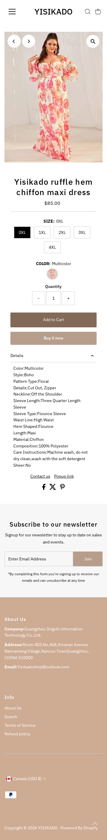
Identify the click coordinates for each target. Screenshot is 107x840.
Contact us (40, 476)
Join (88, 559)
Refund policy (17, 734)
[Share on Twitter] (53, 488)
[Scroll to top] (95, 824)
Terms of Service (20, 725)
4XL (52, 247)
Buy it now (53, 338)
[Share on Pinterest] (62, 488)
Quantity (53, 286)
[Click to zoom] (93, 41)
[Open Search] (87, 11)
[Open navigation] (16, 11)
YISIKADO (53, 11)
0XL (22, 232)
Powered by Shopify (79, 828)
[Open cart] (98, 11)
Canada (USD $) (27, 778)
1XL (42, 232)
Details (16, 355)
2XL (62, 232)
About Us (12, 708)
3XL (82, 232)
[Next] (28, 41)
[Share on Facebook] (44, 488)
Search (10, 716)
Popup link (64, 476)
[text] (53, 368)
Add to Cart (53, 319)
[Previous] (14, 41)
